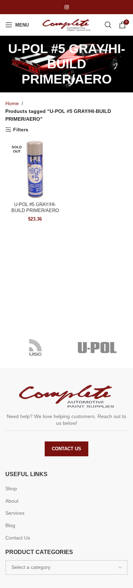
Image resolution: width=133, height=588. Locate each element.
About (11, 501)
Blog (10, 525)
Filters (20, 129)
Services (14, 513)
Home (12, 103)
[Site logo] (67, 24)
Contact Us (66, 448)
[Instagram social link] (66, 7)
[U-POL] (97, 347)
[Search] (108, 25)
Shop (11, 488)
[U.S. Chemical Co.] (36, 347)
